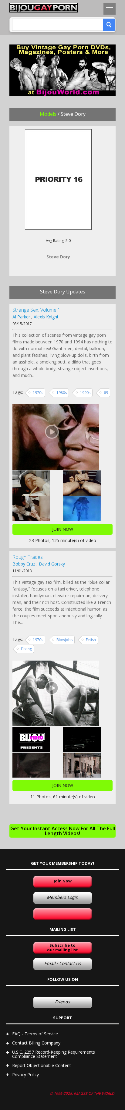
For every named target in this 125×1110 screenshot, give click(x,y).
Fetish (91, 639)
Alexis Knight (46, 317)
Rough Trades (27, 557)
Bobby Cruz (23, 564)
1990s (85, 392)
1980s (61, 392)
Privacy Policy (25, 1074)
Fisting (26, 648)
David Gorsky (52, 564)
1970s (38, 392)
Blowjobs (64, 639)
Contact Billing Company (36, 1043)
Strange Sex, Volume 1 (36, 310)
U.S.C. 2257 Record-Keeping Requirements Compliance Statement (53, 1054)
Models (48, 114)
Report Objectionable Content (41, 1065)
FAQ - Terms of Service (35, 1034)
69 (106, 392)
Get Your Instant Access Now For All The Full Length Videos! (62, 831)
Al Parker (21, 317)
